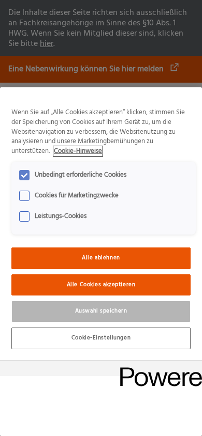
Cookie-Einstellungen (101, 338)
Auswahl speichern (101, 311)
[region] (101, 261)
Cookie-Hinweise (78, 151)
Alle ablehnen (101, 258)
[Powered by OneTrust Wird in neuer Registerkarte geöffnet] (157, 369)
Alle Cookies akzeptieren (101, 285)
